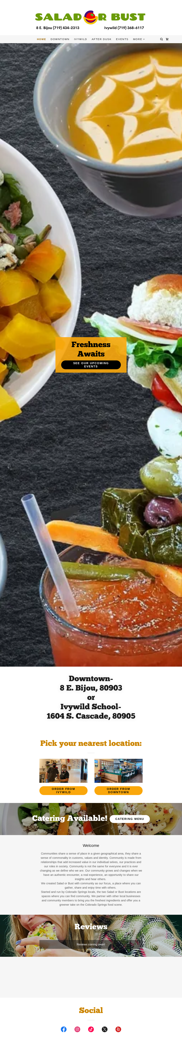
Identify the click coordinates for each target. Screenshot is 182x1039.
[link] (91, 17)
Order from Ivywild (63, 790)
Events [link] (122, 39)
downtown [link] (60, 39)
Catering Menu (129, 818)
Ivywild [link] (80, 39)
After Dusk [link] (102, 39)
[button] (139, 39)
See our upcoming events (91, 365)
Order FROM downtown (118, 790)
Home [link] (41, 39)
